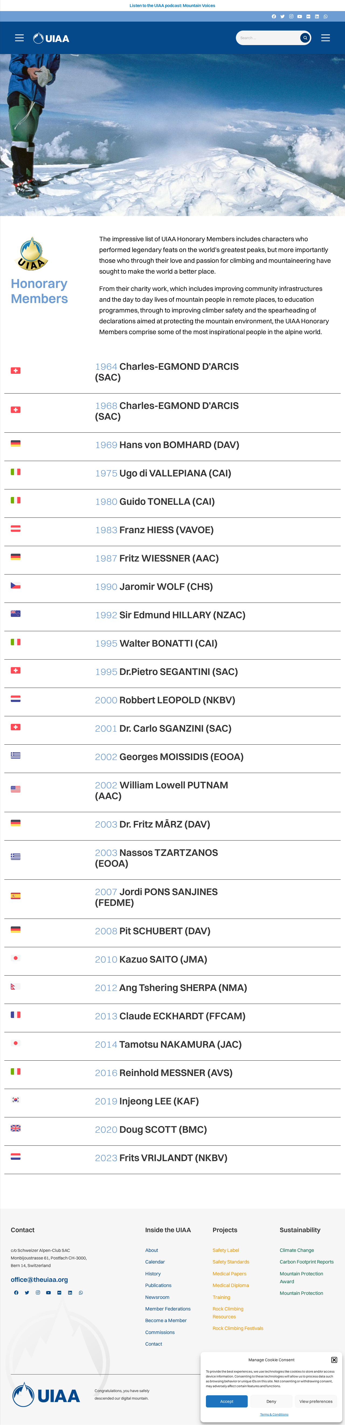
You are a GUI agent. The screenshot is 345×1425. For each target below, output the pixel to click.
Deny (271, 1401)
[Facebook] (274, 16)
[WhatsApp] (325, 16)
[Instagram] (291, 16)
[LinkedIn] (317, 16)
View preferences (316, 1401)
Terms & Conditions (274, 1414)
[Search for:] (269, 38)
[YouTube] (299, 16)
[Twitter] (282, 16)
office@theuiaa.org (39, 1279)
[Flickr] (308, 16)
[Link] (51, 38)
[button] (334, 1360)
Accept (226, 1401)
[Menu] (19, 38)
